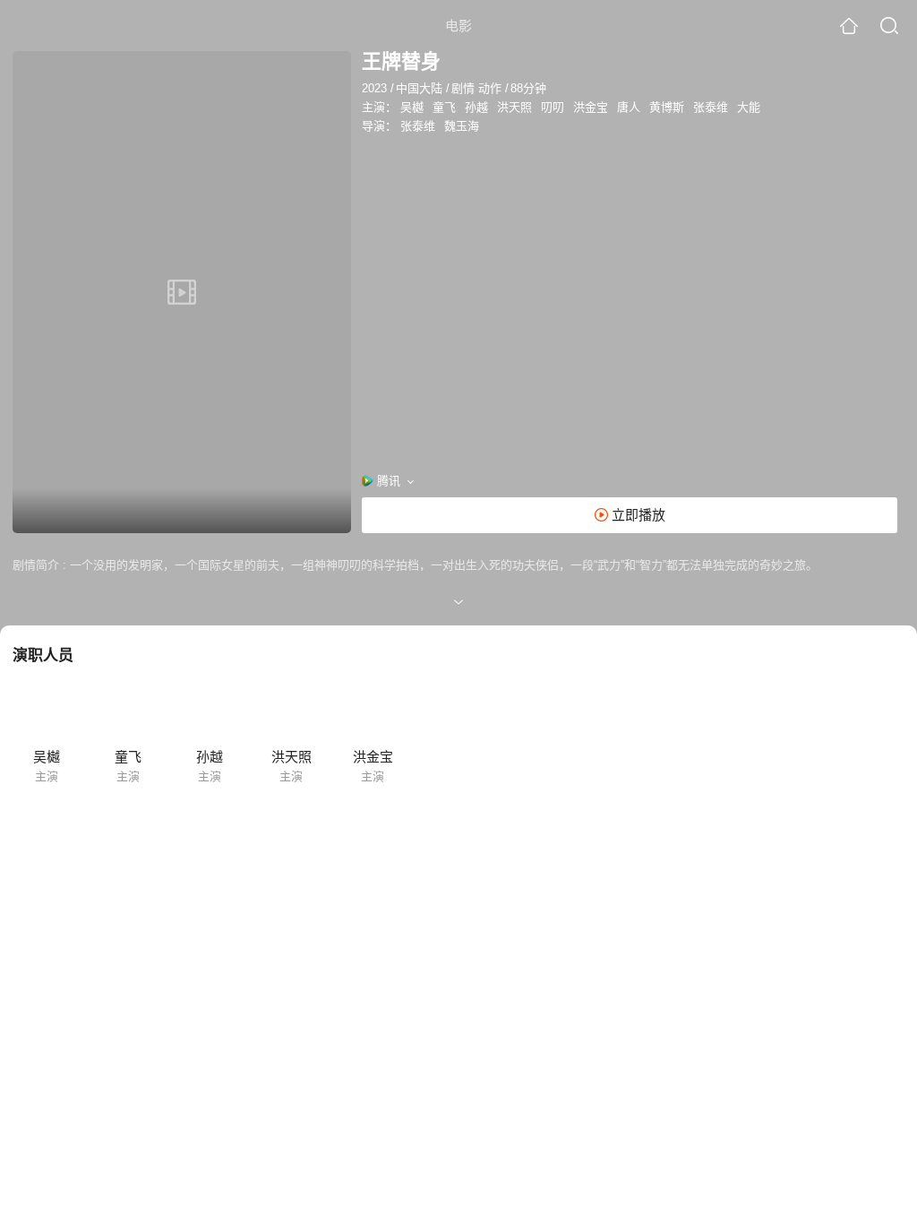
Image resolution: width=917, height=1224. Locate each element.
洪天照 (514, 107)
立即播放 (636, 514)
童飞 (444, 107)
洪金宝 (590, 107)
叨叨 (552, 107)
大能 (748, 107)
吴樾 (412, 107)
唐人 (628, 107)
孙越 (476, 107)
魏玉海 (461, 126)
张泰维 (710, 107)
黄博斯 (666, 107)
